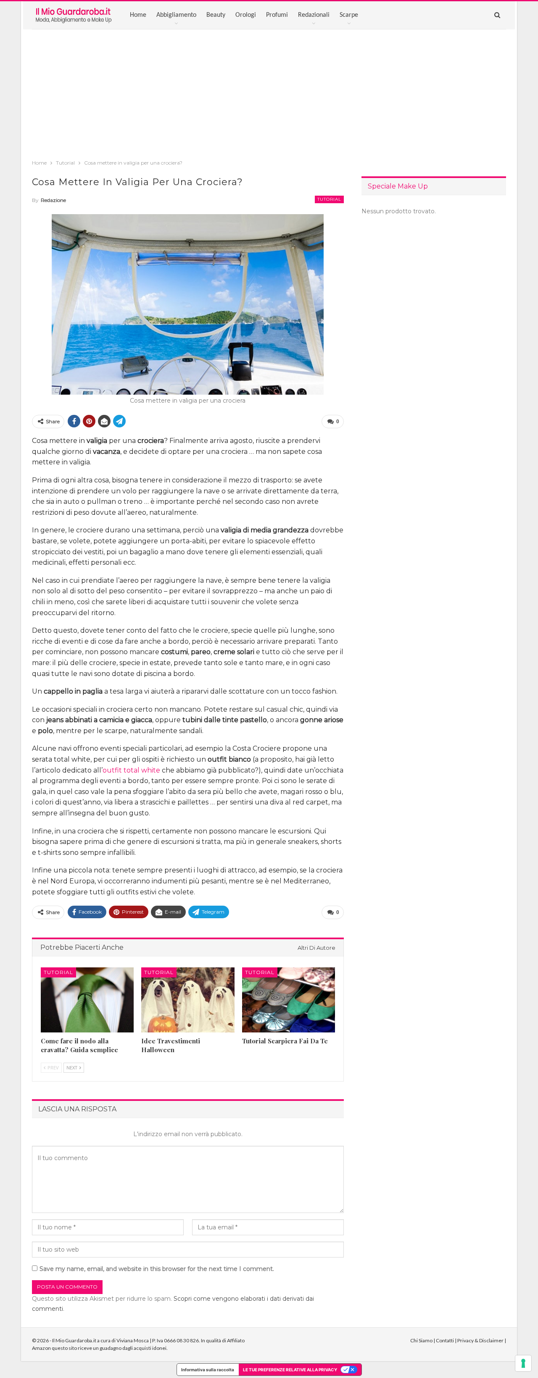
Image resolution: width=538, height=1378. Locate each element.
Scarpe (349, 15)
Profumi (277, 15)
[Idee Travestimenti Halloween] (187, 999)
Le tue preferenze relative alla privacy (290, 1369)
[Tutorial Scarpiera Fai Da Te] (288, 999)
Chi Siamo (421, 1340)
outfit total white (131, 770)
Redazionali (314, 15)
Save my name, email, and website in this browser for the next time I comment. (157, 1269)
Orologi (245, 15)
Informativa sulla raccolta (207, 1369)
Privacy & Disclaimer (480, 1340)
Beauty (215, 15)
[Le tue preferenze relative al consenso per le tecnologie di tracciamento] (523, 1363)
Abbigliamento (176, 15)
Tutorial (329, 199)
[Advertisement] (269, 92)
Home (138, 15)
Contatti (445, 1340)
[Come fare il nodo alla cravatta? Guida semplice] (87, 999)
